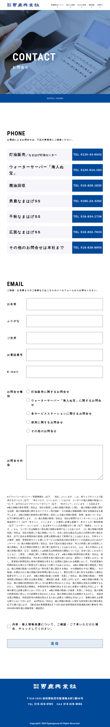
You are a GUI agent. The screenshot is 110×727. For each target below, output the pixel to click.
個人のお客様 (70, 5)
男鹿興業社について (57, 5)
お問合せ (100, 5)
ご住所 (12, 338)
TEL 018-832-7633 (87, 232)
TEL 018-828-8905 (87, 247)
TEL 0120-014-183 (87, 170)
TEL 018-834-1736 (87, 216)
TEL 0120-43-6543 (87, 154)
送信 (55, 643)
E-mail (13, 371)
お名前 (12, 304)
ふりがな (13, 321)
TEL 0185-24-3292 (87, 201)
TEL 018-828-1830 (87, 185)
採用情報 (91, 5)
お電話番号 (15, 354)
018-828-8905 (43, 704)
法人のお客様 (82, 5)
